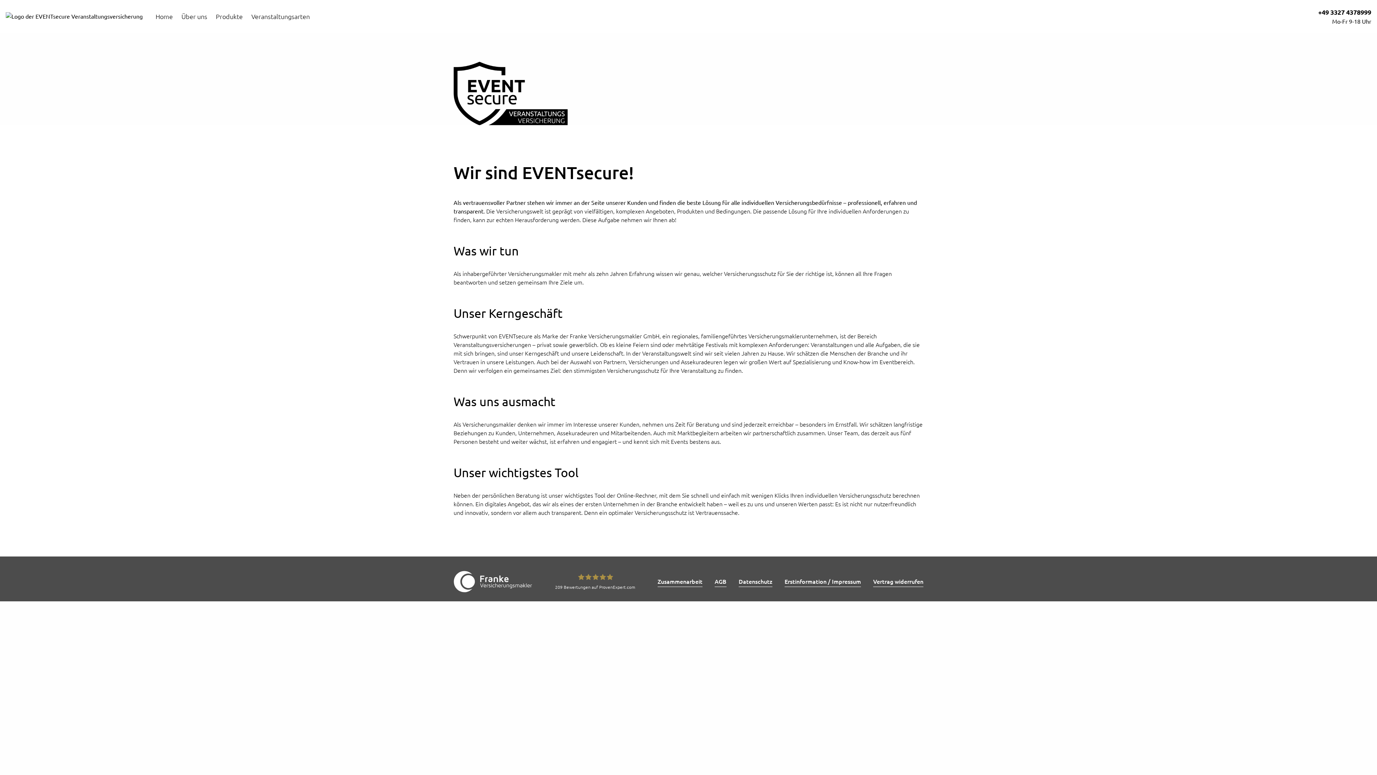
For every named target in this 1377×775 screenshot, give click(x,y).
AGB (721, 581)
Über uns (194, 16)
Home (164, 16)
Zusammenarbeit (680, 581)
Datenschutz (755, 581)
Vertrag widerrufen (898, 581)
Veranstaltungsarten (280, 16)
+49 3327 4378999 (1344, 12)
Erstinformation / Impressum (823, 581)
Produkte (229, 16)
